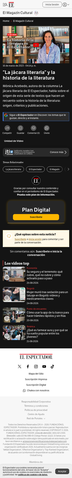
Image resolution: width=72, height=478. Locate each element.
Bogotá (30, 288)
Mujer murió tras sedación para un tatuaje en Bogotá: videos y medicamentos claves (47, 295)
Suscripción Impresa (36, 379)
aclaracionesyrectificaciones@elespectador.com (45, 441)
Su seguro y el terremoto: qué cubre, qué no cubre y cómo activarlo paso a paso (45, 275)
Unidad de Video (13, 141)
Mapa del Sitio (36, 373)
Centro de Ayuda (36, 414)
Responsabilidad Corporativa (36, 402)
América (31, 326)
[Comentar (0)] (33, 128)
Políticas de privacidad (36, 410)
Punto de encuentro (36, 309)
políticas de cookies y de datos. (33, 474)
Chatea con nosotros (38, 390)
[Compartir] (7, 128)
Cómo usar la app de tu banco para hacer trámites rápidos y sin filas (48, 314)
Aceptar (62, 471)
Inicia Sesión (52, 4)
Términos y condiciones (36, 406)
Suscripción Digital (36, 384)
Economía (32, 268)
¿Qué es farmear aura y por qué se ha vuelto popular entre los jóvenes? (47, 333)
